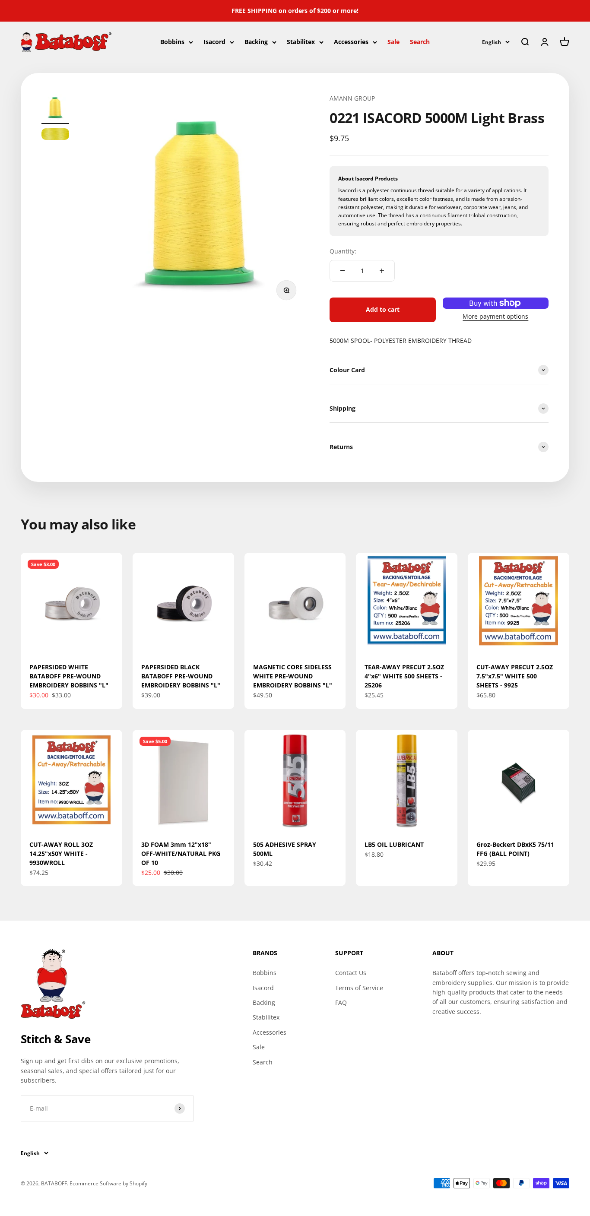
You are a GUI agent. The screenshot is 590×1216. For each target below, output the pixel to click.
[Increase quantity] (381, 270)
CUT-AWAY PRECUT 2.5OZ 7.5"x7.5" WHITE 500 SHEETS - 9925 (514, 676)
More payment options (495, 316)
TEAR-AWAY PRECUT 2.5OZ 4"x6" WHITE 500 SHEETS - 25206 (404, 676)
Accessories (351, 42)
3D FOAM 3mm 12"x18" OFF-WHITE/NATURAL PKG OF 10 (180, 853)
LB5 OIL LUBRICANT (394, 844)
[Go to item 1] (55, 109)
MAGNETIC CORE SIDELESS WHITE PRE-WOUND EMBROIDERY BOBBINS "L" (292, 676)
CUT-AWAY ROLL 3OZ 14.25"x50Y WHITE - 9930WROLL (61, 853)
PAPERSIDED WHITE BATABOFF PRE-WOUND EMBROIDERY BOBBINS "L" (68, 676)
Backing (256, 42)
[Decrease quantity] (342, 270)
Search (420, 42)
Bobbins (172, 42)
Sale (393, 42)
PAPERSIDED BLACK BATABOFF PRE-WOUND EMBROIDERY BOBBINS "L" (180, 676)
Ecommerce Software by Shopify (108, 1183)
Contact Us (350, 973)
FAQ (341, 1002)
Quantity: (343, 251)
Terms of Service (359, 988)
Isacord (214, 42)
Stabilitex (301, 42)
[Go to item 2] (55, 135)
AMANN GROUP (352, 98)
